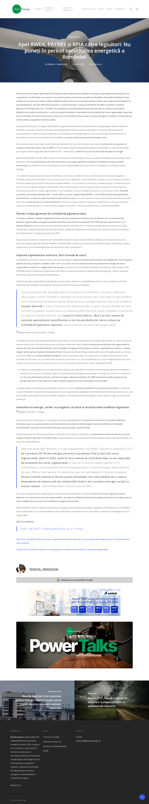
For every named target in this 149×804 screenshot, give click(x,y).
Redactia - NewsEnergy (58, 64)
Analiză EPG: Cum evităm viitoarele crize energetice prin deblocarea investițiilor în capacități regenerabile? (62, 549)
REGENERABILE (74, 37)
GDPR (45, 751)
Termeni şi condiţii (51, 737)
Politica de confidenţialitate (55, 746)
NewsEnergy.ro (17, 737)
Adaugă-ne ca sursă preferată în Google (77, 580)
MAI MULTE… (16, 785)
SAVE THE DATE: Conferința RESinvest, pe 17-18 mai (52, 529)
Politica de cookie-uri (52, 741)
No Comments (95, 64)
